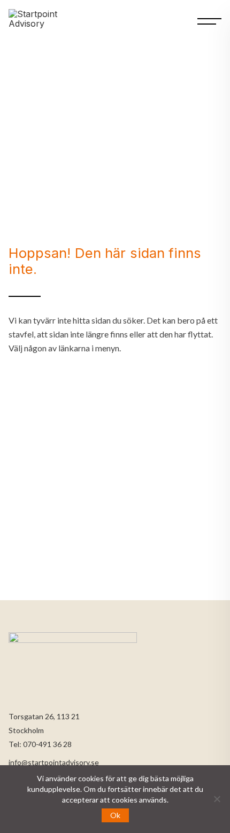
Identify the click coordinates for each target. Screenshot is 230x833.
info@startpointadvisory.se (54, 762)
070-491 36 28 (47, 744)
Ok (115, 815)
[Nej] (216, 798)
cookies (124, 799)
